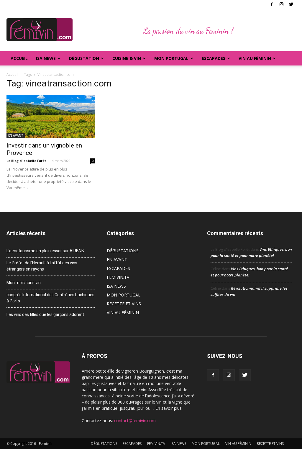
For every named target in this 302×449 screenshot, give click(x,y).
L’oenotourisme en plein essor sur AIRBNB (45, 250)
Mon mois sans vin (23, 282)
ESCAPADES (118, 268)
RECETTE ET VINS (124, 304)
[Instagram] (281, 4)
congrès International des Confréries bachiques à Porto (50, 297)
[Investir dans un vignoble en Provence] (50, 116)
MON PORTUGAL (171, 58)
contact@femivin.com (135, 420)
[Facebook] (271, 4)
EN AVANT (15, 135)
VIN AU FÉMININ (255, 58)
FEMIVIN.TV (118, 277)
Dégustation (84, 58)
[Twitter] (291, 4)
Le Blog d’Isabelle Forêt (26, 160)
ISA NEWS (46, 58)
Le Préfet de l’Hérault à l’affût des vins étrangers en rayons (41, 265)
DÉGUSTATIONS (123, 250)
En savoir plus (168, 408)
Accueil (19, 58)
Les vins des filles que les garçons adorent (45, 314)
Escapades (213, 58)
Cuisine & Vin (126, 58)
